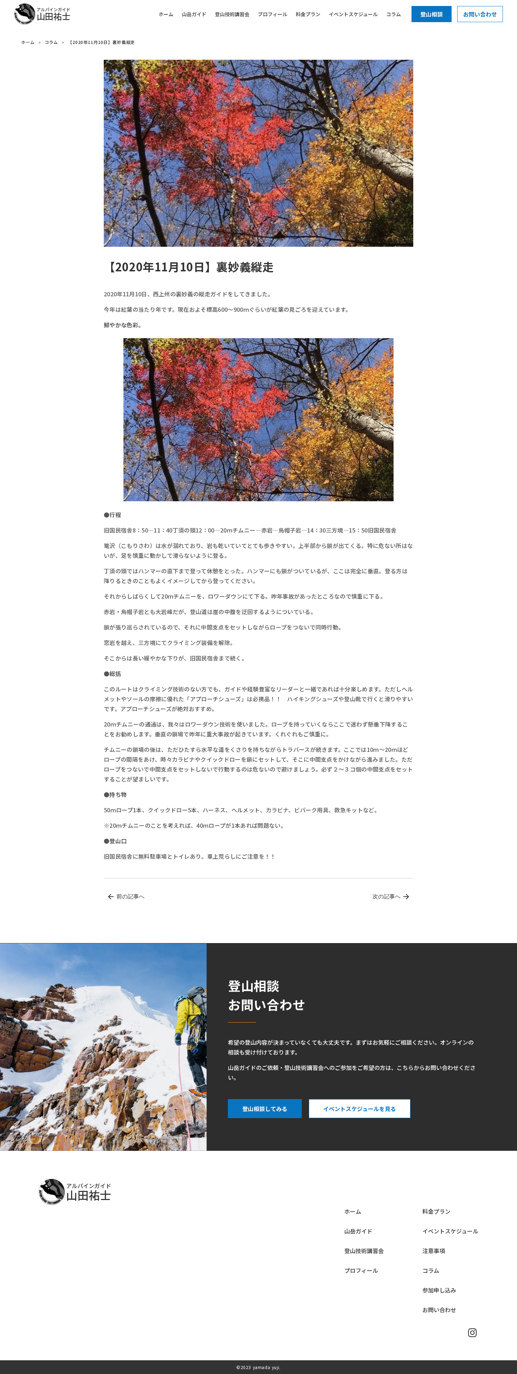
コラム (51, 42)
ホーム (28, 42)
